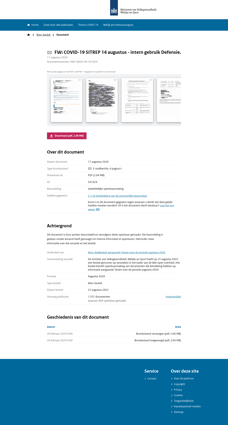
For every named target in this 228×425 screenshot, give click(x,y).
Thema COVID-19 (88, 25)
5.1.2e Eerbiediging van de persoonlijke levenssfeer (117, 196)
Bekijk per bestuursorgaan (118, 25)
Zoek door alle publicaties (58, 25)
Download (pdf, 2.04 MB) (69, 135)
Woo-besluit (43, 34)
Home (35, 25)
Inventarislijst (173, 296)
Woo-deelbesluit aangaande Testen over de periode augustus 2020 (126, 252)
